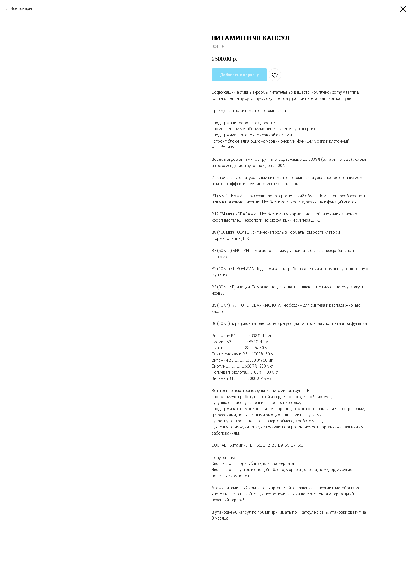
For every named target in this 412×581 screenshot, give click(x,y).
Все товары (21, 8)
